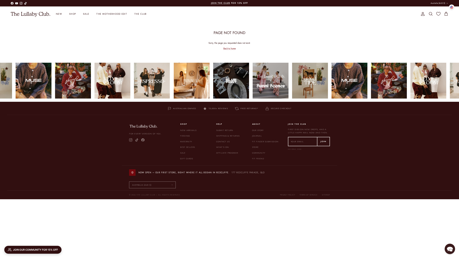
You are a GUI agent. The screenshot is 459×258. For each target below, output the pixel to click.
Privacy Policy (287, 195)
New (59, 14)
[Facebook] (143, 140)
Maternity (186, 141)
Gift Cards (186, 158)
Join (323, 141)
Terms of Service (308, 195)
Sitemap (326, 195)
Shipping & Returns (228, 135)
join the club (220, 3)
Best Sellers (187, 147)
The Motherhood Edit (111, 14)
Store (255, 147)
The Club (140, 14)
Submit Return (224, 130)
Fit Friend (258, 158)
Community (258, 152)
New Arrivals (188, 130)
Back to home (229, 48)
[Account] (422, 14)
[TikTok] (136, 140)
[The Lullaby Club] (30, 14)
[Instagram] (130, 140)
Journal (257, 135)
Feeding (185, 135)
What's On (222, 147)
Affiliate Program (227, 152)
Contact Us (223, 141)
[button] (450, 249)
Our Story (258, 130)
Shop (72, 14)
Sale (86, 14)
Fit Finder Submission (265, 141)
